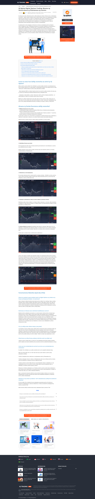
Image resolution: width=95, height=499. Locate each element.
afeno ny (40, 60)
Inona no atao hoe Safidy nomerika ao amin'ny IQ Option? (31, 62)
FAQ (35, 494)
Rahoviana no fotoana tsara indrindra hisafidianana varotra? (32, 69)
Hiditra (49, 1)
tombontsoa (32, 1)
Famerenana (47, 493)
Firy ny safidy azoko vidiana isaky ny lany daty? (30, 71)
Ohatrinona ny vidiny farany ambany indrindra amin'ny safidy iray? (34, 72)
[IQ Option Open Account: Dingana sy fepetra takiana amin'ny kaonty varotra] (40, 479)
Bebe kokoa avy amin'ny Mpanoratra (40, 419)
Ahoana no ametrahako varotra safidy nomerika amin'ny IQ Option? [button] (33, 393)
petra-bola (54, 1)
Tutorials (38, 3)
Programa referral (46, 494)
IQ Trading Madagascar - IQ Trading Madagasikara (27, 497)
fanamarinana (60, 493)
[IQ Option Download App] (36, 439)
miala (46, 1)
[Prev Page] (19, 450)
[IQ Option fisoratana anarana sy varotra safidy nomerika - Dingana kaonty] (24, 425)
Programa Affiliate (29, 493)
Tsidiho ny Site (67, 20)
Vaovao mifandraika (24, 419)
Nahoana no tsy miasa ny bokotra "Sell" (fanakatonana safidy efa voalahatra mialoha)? (37, 75)
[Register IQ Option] (67, 32)
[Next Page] (21, 450)
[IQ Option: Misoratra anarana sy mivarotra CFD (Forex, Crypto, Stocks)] (49, 439)
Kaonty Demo (40, 494)
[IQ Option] (67, 17)
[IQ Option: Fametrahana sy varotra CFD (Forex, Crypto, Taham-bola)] (40, 469)
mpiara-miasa (71, 493)
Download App (33, 3)
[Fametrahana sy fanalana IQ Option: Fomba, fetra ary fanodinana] (49, 425)
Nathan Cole (26, 13)
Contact (32, 494)
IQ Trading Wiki (21, 493)
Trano (19, 6)
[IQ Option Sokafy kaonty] (36, 425)
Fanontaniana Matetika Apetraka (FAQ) (28, 65)
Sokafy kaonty (67, 23)
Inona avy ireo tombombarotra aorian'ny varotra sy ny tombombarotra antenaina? (36, 74)
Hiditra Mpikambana (40, 493)
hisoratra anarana (39, 1)
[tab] (38, 394)
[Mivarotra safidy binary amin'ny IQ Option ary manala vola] (20, 479)
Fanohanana (21, 494)
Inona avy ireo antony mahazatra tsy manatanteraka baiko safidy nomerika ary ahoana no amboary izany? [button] (37, 397)
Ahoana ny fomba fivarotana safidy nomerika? (29, 63)
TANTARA (65, 493)
